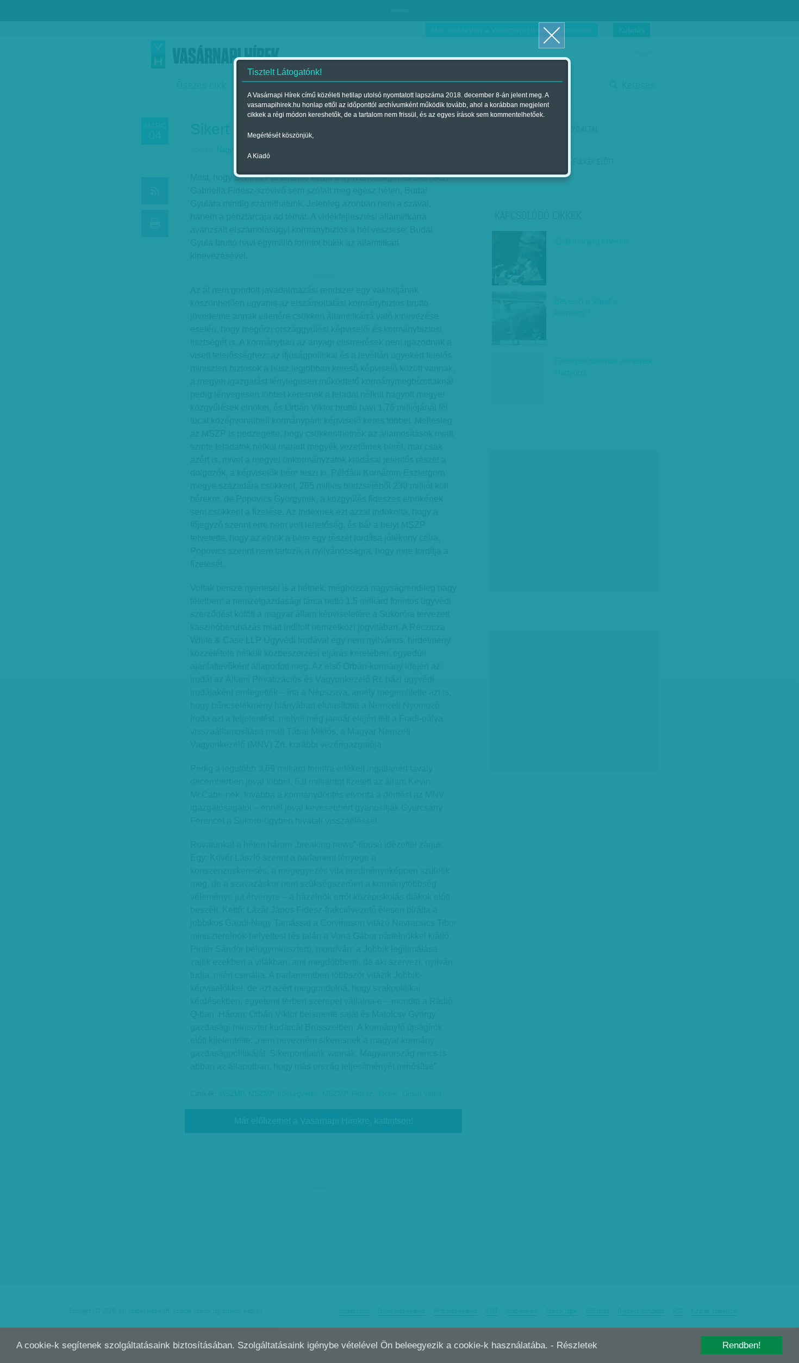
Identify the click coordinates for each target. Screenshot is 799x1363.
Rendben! (741, 1345)
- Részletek (574, 1345)
